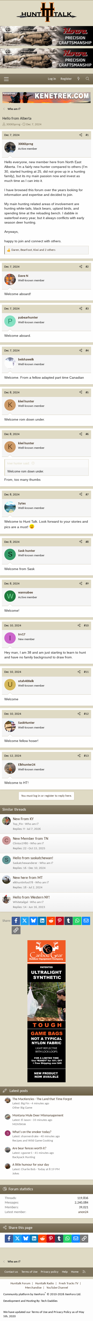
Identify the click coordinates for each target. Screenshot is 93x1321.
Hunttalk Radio (44, 1283)
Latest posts (19, 1091)
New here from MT (28, 878)
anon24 (83, 1212)
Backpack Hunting (23, 1157)
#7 (87, 494)
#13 (86, 755)
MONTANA (19, 1124)
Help (65, 1271)
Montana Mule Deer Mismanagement (37, 1115)
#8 (87, 542)
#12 (86, 713)
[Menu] (6, 79)
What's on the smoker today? (31, 1132)
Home (74, 1271)
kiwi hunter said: (18, 463)
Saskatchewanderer (25, 863)
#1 (87, 135)
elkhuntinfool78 (23, 882)
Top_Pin (18, 824)
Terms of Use (29, 1271)
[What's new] (78, 79)
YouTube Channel (57, 1287)
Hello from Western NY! (31, 897)
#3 (87, 308)
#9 (87, 583)
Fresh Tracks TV (68, 1283)
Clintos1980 (20, 843)
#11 (86, 672)
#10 (86, 625)
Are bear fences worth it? (29, 1148)
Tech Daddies (49, 1301)
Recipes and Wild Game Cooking (32, 1140)
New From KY (23, 819)
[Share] (81, 135)
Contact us (11, 1271)
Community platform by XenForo (42, 1294)
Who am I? (32, 824)
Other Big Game (22, 1107)
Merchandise (33, 1287)
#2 (87, 266)
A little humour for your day (30, 1165)
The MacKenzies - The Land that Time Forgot (42, 1099)
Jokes (15, 1173)
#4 (87, 350)
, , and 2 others (33, 250)
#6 (87, 434)
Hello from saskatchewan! (33, 858)
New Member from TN (30, 839)
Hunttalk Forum (20, 1283)
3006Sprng (13, 124)
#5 (87, 392)
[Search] (87, 79)
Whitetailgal (20, 902)
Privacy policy (49, 1271)
